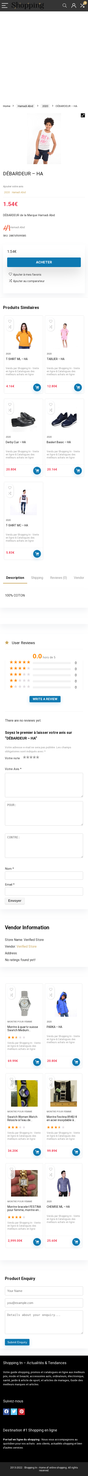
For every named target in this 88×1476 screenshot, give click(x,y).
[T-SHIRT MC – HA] (23, 502)
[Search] (65, 5)
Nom (9, 869)
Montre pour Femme (19, 1021)
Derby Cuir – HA (16, 442)
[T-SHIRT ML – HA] (23, 335)
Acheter (44, 262)
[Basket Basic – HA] (64, 419)
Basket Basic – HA (59, 442)
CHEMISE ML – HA (58, 1206)
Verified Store (27, 946)
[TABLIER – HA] (64, 335)
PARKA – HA (54, 1027)
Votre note (12, 758)
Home (6, 106)
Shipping (37, 578)
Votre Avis (13, 769)
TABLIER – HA (55, 359)
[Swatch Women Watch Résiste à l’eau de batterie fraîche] (24, 1093)
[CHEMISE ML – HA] (64, 1183)
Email (10, 884)
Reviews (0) (58, 578)
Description (15, 578)
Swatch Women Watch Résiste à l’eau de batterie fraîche (22, 1120)
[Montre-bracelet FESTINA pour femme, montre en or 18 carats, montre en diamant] (24, 1183)
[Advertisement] (44, 57)
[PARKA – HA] (64, 1003)
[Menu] (5, 5)
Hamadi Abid (25, 106)
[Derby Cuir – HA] (23, 419)
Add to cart (37, 1062)
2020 (45, 106)
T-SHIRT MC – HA (17, 525)
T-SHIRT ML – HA (17, 359)
